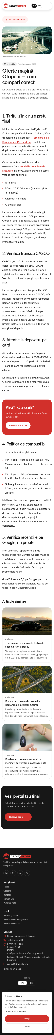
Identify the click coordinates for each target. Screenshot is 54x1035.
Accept (27, 1019)
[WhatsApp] (27, 873)
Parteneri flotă (9, 903)
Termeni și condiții (11, 916)
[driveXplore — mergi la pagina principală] (14, 6)
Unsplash (22, 56)
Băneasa (7, 895)
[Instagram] (6, 873)
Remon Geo (11, 56)
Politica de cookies (11, 924)
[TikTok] (20, 873)
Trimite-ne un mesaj (12, 969)
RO (34, 5)
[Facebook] (13, 873)
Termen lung (8, 899)
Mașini (6, 887)
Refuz (27, 1027)
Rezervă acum (16, 425)
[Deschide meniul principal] (46, 5)
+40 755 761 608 (15, 940)
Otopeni (7, 891)
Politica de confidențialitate (15, 920)
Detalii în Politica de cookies (15, 1011)
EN (39, 5)
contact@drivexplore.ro (17, 964)
